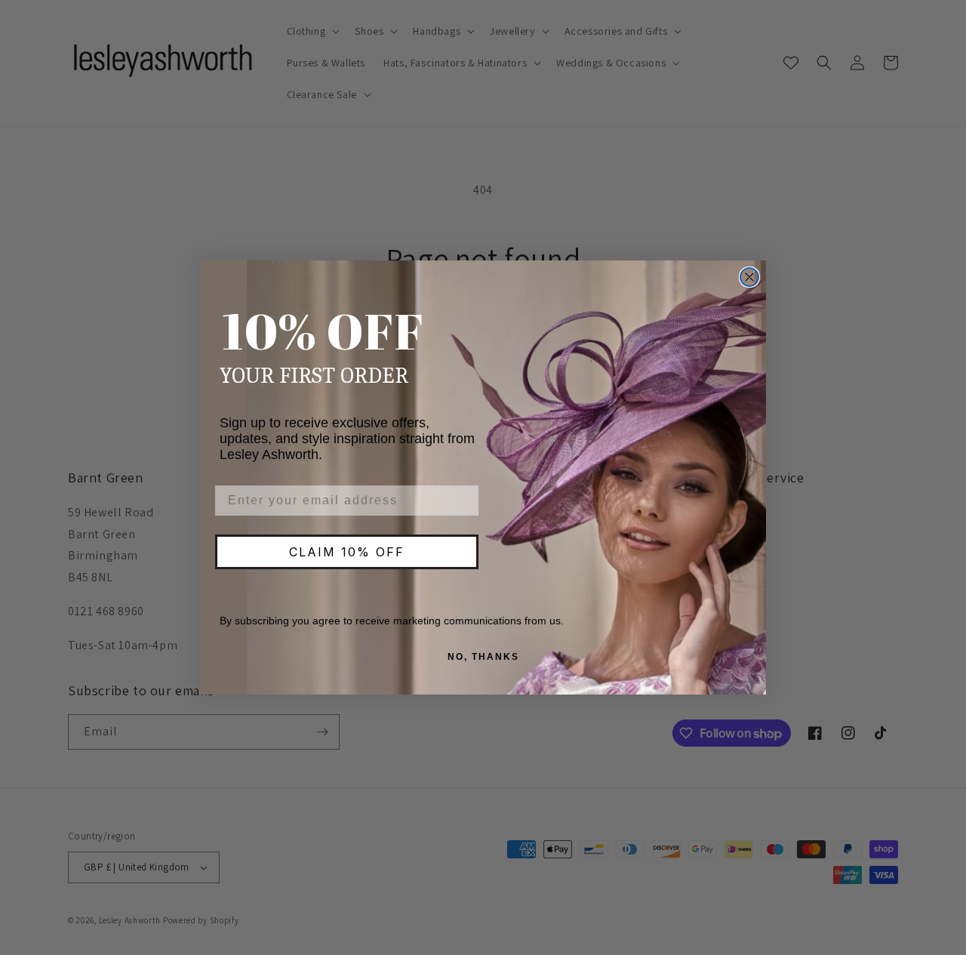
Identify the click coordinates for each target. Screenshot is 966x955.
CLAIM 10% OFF (347, 551)
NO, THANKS (483, 657)
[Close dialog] (749, 277)
